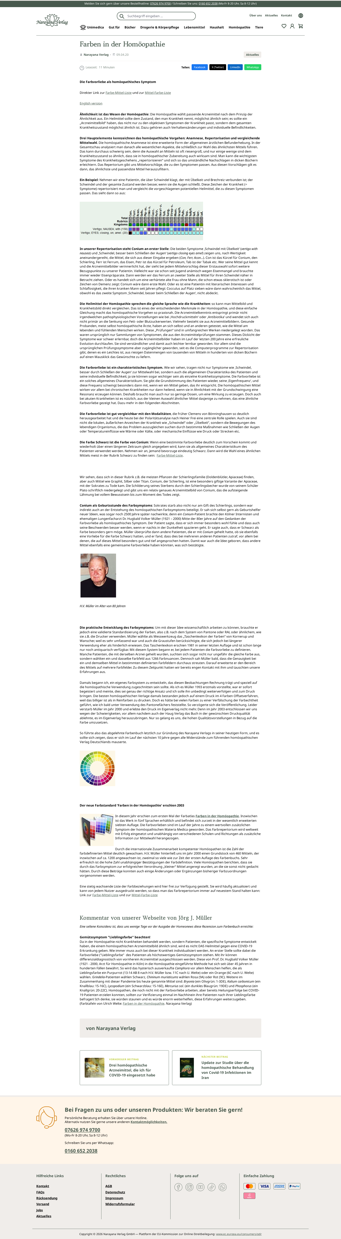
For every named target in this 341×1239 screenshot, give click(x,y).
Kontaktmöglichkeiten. (149, 1122)
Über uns (255, 15)
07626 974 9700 (160, 3)
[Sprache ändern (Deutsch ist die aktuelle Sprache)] (301, 15)
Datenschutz (115, 1192)
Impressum (114, 1198)
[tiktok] (211, 1187)
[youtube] (200, 1187)
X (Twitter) (218, 67)
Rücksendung (46, 1198)
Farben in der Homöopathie (143, 1003)
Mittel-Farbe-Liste (158, 92)
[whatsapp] (223, 1187)
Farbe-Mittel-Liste (119, 92)
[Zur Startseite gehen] (52, 20)
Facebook (199, 67)
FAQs (40, 1192)
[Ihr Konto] (292, 26)
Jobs (39, 1210)
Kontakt (286, 15)
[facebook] (178, 1187)
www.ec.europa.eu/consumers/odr (239, 1234)
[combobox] (160, 16)
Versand (42, 1204)
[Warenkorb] (300, 26)
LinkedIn (235, 67)
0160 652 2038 (208, 3)
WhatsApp (253, 67)
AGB (108, 1186)
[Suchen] (122, 16)
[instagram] (189, 1187)
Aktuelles (271, 15)
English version (91, 103)
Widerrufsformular (120, 1204)
